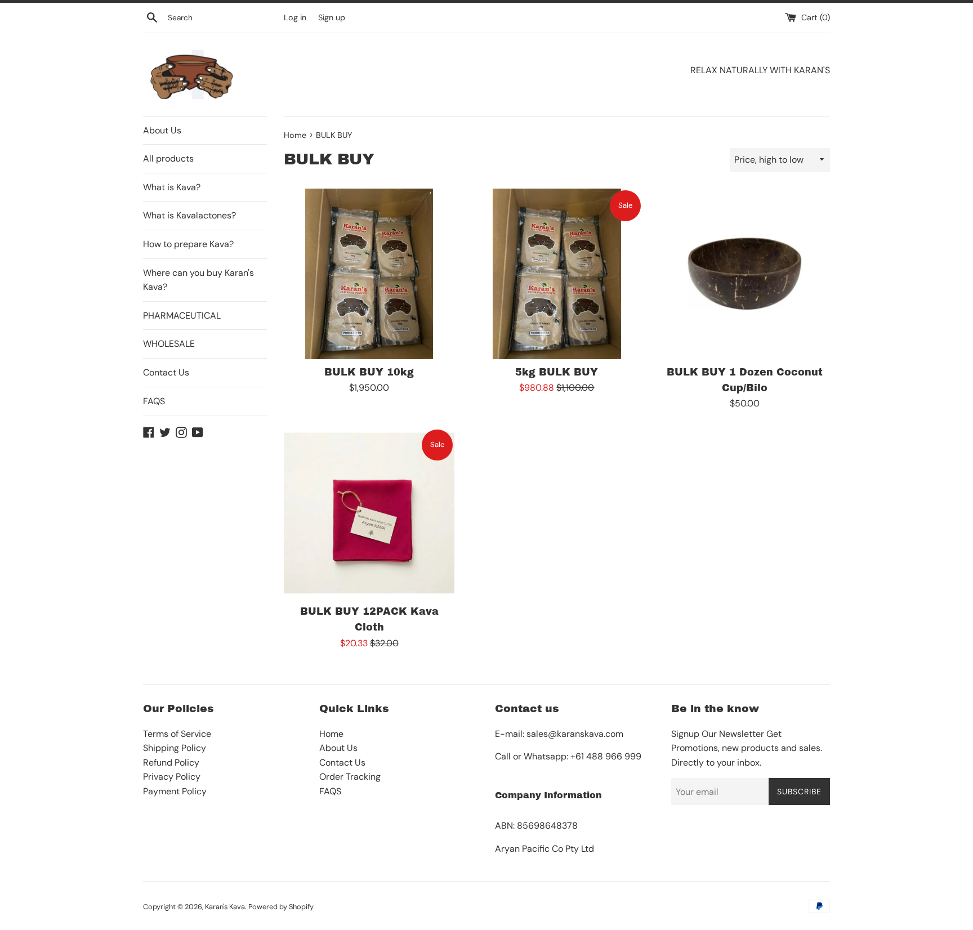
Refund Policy (171, 762)
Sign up (331, 17)
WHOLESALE (169, 344)
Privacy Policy (171, 777)
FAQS (154, 401)
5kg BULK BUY (556, 372)
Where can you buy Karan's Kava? (198, 280)
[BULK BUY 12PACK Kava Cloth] (369, 513)
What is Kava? (171, 187)
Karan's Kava (225, 906)
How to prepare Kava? (188, 244)
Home (331, 734)
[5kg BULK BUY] (556, 274)
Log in (295, 17)
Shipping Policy (174, 748)
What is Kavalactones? (189, 215)
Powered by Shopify (281, 906)
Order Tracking (350, 777)
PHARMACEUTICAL (182, 315)
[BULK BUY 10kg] (369, 274)
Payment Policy (175, 791)
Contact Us (166, 372)
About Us (162, 130)
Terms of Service (177, 734)
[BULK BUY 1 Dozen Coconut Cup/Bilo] (744, 274)
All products (168, 158)
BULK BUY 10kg (369, 372)
